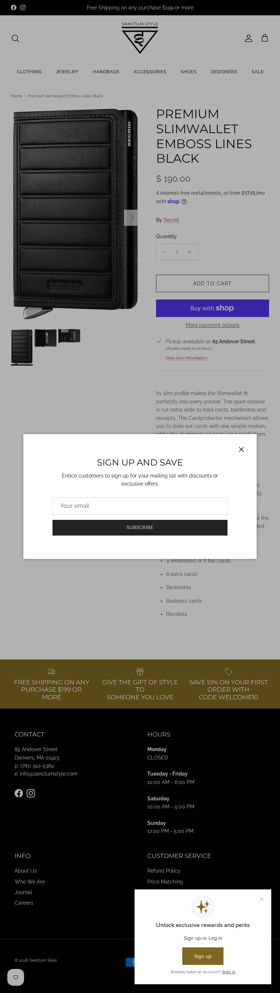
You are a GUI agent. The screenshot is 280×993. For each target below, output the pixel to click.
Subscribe (140, 527)
